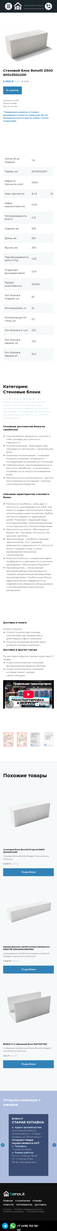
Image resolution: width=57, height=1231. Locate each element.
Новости (8, 1205)
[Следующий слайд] (54, 1145)
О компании (22, 1201)
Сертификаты (24, 1205)
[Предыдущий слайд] (3, 1145)
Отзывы (37, 1201)
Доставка (40, 1205)
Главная (8, 1201)
